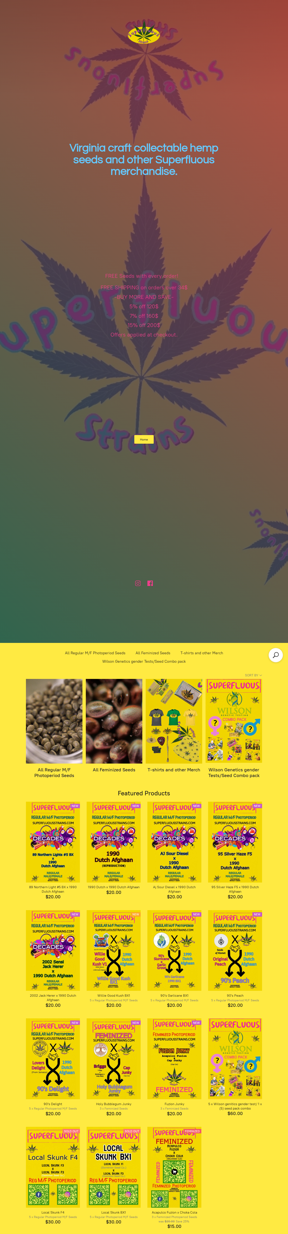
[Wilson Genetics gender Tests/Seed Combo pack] (234, 721)
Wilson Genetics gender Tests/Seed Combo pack (144, 661)
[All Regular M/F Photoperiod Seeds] (54, 721)
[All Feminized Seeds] (114, 721)
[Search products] (276, 655)
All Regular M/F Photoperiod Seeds (95, 653)
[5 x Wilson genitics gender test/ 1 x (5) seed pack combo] (235, 1058)
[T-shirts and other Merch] (174, 721)
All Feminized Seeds (153, 653)
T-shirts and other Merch (201, 653)
